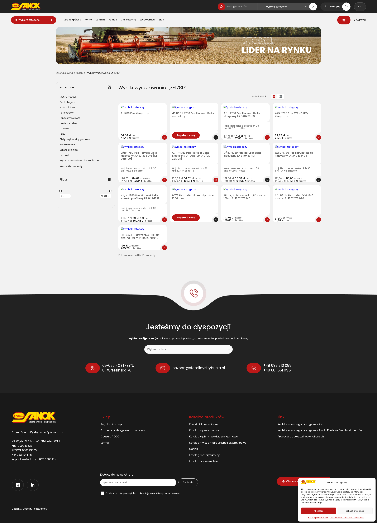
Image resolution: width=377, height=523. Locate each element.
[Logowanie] (326, 7)
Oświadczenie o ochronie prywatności (347, 517)
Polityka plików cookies (318, 517)
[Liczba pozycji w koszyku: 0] (346, 7)
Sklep (79, 73)
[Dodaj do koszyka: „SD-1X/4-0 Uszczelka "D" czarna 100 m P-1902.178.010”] (267, 219)
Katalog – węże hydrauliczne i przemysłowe (217, 443)
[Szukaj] (221, 6)
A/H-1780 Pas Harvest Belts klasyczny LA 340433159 (242, 115)
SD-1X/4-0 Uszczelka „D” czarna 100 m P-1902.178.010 (245, 197)
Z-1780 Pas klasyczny (135, 113)
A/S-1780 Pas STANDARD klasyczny (291, 115)
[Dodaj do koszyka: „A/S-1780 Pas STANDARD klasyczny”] (318, 137)
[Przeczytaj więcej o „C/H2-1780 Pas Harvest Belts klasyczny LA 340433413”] (267, 180)
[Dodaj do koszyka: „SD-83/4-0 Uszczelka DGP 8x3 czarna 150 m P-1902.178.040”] (164, 247)
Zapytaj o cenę (186, 135)
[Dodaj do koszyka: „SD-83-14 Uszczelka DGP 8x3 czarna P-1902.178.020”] (318, 219)
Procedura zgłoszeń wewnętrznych (301, 436)
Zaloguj (335, 6)
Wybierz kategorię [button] (29, 20)
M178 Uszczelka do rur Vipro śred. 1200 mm (194, 197)
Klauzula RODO (109, 436)
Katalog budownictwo (203, 461)
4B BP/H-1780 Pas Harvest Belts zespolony (193, 115)
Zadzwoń (360, 20)
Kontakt (105, 443)
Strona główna (64, 73)
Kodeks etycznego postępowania (300, 424)
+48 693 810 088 (277, 365)
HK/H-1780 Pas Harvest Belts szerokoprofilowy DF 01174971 (140, 197)
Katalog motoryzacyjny (204, 455)
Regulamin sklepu (111, 424)
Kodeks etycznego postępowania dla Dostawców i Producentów (320, 430)
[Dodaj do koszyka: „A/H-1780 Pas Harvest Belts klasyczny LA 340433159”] (267, 137)
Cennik (193, 449)
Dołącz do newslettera (117, 475)
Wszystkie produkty (71, 166)
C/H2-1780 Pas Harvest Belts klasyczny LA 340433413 (243, 154)
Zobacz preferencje (355, 511)
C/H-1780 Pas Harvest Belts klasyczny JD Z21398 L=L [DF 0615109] (139, 155)
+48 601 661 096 (277, 370)
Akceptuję (318, 511)
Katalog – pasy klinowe (204, 430)
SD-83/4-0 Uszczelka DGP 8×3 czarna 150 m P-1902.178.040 (141, 236)
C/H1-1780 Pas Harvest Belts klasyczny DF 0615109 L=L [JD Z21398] (191, 155)
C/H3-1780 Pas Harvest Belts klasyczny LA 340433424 (294, 154)
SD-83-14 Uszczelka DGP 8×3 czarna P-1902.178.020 (294, 197)
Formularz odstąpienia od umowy (122, 430)
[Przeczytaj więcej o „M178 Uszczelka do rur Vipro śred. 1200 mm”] (216, 219)
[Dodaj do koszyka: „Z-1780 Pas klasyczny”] (164, 137)
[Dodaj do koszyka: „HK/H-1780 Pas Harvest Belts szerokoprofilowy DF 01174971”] (164, 219)
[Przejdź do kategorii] (313, 6)
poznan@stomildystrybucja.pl (198, 367)
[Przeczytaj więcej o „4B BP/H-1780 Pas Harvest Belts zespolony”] (216, 137)
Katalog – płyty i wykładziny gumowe (213, 436)
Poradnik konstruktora (203, 424)
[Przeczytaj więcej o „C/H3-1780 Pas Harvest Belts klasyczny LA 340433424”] (318, 180)
